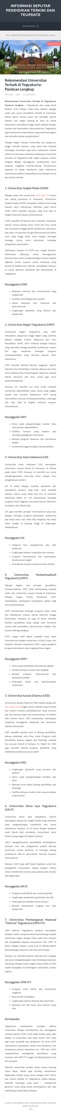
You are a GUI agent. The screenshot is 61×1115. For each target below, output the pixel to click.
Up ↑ (31, 1109)
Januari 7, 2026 (12, 95)
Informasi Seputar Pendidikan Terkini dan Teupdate (30, 10)
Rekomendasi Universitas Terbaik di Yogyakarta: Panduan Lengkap (26, 84)
